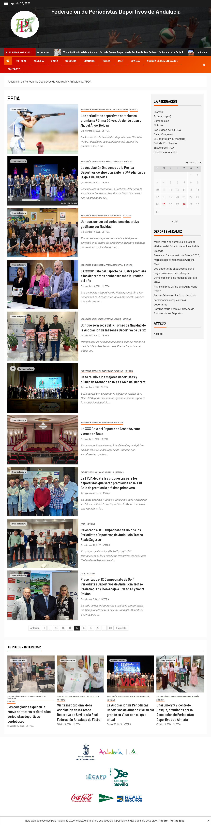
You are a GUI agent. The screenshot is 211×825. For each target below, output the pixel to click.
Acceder (158, 333)
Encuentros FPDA (89, 472)
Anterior (34, 628)
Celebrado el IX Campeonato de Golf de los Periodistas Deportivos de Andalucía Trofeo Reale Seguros (112, 535)
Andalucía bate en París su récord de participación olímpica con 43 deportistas (175, 300)
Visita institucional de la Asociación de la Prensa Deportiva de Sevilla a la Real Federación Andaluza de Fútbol (78, 52)
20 (97, 628)
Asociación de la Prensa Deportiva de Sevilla (78, 696)
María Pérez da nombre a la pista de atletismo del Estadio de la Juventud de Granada (176, 246)
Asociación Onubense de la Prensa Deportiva (102, 161)
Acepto (163, 820)
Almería (39, 61)
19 (91, 628)
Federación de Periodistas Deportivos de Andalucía (116, 11)
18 (84, 628)
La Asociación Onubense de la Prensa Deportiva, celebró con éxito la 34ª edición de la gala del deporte (113, 172)
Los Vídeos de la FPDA (167, 130)
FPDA (107, 131)
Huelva (106, 61)
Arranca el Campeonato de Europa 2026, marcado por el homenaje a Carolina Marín (177, 260)
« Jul (175, 221)
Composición (161, 120)
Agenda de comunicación (162, 61)
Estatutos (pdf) (162, 116)
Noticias (134, 110)
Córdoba (70, 61)
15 (63, 628)
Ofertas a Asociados (166, 152)
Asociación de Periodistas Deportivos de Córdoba (104, 110)
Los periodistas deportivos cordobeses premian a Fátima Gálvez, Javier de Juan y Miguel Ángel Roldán (111, 120)
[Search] (204, 65)
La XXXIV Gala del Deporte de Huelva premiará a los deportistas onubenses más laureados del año (113, 276)
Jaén (120, 61)
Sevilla (135, 61)
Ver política (177, 820)
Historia (158, 112)
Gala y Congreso (106, 472)
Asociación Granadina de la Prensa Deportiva (102, 371)
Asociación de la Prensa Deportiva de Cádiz (101, 216)
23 (110, 628)
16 (70, 628)
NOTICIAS (21, 61)
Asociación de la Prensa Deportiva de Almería (128, 696)
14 (56, 628)
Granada (89, 61)
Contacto (13, 69)
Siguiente (121, 628)
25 (163, 204)
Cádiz (54, 61)
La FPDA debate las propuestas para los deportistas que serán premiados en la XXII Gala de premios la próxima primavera (111, 483)
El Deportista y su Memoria (169, 138)
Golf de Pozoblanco (165, 143)
